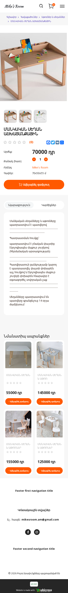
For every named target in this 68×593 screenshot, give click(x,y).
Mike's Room (40, 167)
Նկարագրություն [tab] (19, 205)
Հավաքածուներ (29, 17)
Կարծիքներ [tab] (49, 205)
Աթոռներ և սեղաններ (53, 17)
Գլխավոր (12, 17)
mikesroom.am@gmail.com (40, 519)
